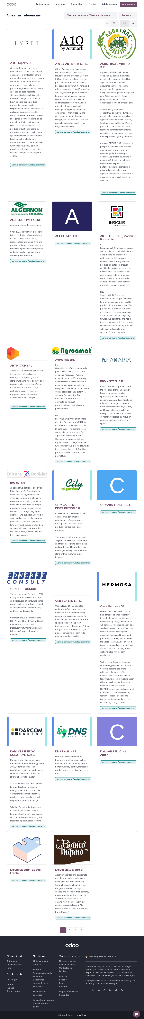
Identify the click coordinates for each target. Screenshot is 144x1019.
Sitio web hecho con (68, 1015)
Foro (9, 968)
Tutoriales (12, 961)
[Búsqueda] (114, 23)
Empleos (63, 971)
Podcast (63, 980)
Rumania (126, 15)
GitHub (10, 984)
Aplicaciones (42, 4)
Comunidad (76, 4)
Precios (92, 4)
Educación (38, 986)
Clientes (63, 986)
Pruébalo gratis (128, 4)
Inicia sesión (110, 4)
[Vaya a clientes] (27, 43)
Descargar (12, 979)
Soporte (37, 969)
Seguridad (64, 995)
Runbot (10, 988)
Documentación (14, 964)
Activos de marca (67, 964)
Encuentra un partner (43, 1000)
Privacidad (72, 991)
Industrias (60, 4)
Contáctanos (65, 968)
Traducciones (13, 991)
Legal (62, 991)
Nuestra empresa (67, 961)
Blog (61, 983)
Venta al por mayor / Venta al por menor (89, 15)
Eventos (63, 976)
